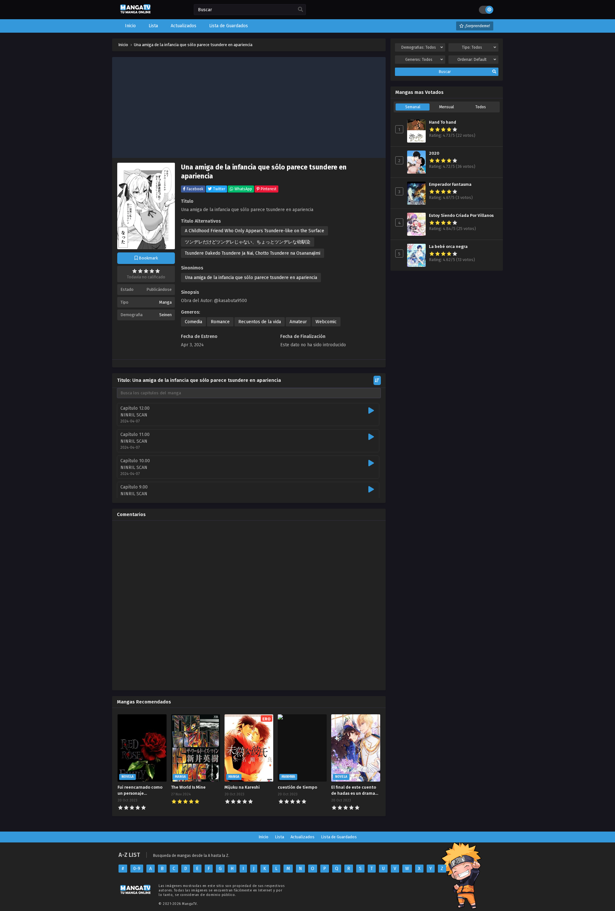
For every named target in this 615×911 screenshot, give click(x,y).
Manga (165, 302)
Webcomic (326, 321)
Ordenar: (472, 59)
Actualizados (303, 836)
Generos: (418, 59)
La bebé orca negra (448, 246)
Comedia (193, 321)
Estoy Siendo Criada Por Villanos (461, 215)
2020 (434, 153)
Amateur (298, 321)
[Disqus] (249, 605)
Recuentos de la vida (259, 321)
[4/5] (152, 271)
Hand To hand (442, 122)
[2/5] (140, 271)
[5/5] (157, 271)
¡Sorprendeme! (477, 26)
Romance (220, 321)
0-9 (136, 868)
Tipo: (472, 47)
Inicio (263, 836)
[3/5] (146, 271)
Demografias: (418, 47)
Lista (279, 836)
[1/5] (134, 271)
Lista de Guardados (339, 836)
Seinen (165, 314)
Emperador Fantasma (450, 184)
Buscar (445, 72)
